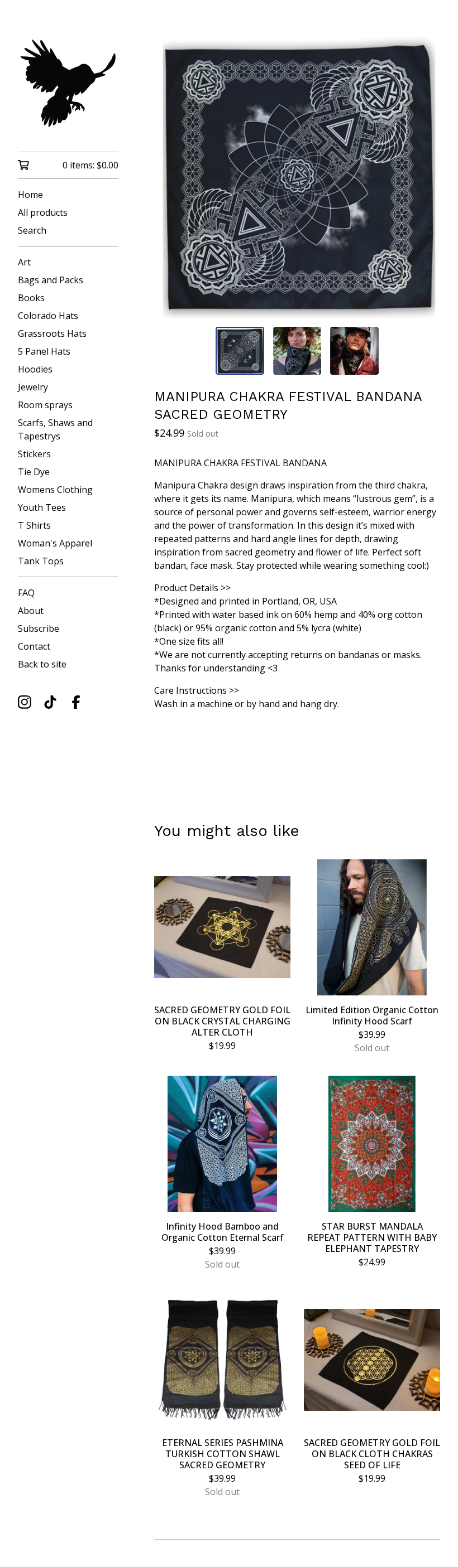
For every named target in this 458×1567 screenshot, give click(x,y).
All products (43, 212)
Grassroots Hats (52, 333)
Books (31, 298)
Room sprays (45, 405)
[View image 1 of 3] (240, 351)
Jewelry (33, 387)
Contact (34, 646)
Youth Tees (42, 507)
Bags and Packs (50, 280)
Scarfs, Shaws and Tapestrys (55, 429)
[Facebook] (76, 702)
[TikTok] (50, 702)
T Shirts (34, 525)
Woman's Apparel (55, 543)
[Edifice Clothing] (68, 83)
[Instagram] (24, 702)
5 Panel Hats (44, 351)
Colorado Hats (48, 315)
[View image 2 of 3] (297, 351)
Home (30, 194)
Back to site (42, 664)
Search (32, 230)
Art (24, 262)
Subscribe (38, 628)
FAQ (26, 593)
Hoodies (35, 369)
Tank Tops (41, 561)
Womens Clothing (55, 489)
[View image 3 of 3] (354, 351)
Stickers (34, 454)
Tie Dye (34, 472)
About (31, 610)
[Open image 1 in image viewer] (297, 175)
